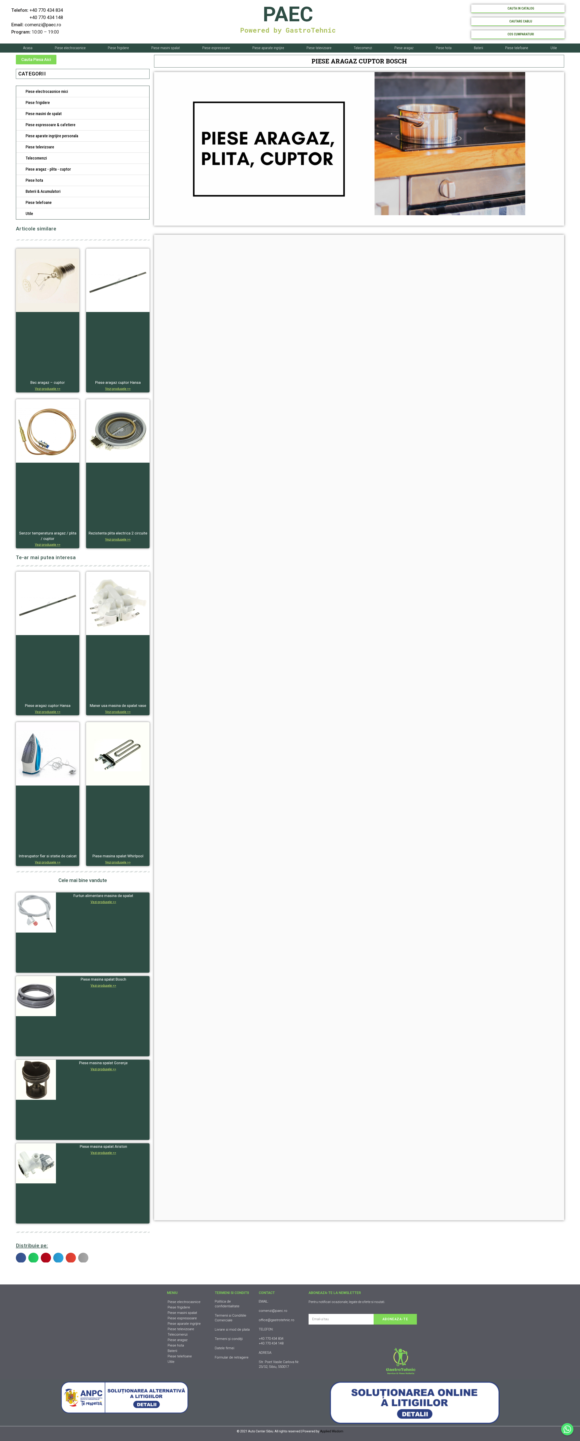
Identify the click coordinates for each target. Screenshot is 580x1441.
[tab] (82, 91)
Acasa (27, 48)
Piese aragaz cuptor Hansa (118, 382)
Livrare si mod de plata (232, 1329)
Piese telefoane (516, 48)
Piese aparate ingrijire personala (52, 135)
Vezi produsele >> (47, 389)
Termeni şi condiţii (229, 1339)
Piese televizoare (319, 48)
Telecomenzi (363, 48)
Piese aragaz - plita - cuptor (48, 169)
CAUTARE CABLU (520, 21)
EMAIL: (263, 1301)
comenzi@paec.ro (43, 24)
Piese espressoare (216, 48)
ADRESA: (265, 1353)
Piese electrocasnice (70, 48)
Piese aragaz (403, 48)
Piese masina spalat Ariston (103, 1146)
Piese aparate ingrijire (268, 48)
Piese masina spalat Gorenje (103, 1063)
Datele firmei (224, 1348)
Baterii (478, 48)
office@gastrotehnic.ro (276, 1320)
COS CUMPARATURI (521, 34)
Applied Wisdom (331, 1431)
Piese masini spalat (165, 48)
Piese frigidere (118, 48)
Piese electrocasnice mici (47, 91)
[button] (36, 59)
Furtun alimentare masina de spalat (103, 895)
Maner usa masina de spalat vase (118, 705)
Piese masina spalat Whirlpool (117, 856)
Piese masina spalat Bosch (103, 979)
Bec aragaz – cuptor (47, 382)
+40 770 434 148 (37, 17)
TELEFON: (266, 1329)
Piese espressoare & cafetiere (50, 124)
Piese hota (444, 48)
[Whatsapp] (567, 1429)
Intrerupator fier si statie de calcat (48, 856)
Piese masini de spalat (44, 113)
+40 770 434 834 (46, 10)
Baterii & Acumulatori (43, 191)
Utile (554, 48)
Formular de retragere (232, 1357)
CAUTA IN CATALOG (521, 8)
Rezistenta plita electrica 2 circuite (118, 533)
